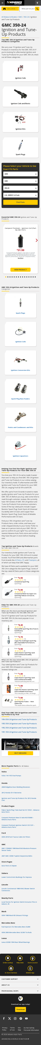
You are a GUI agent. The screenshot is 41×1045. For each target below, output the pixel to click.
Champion (32, 560)
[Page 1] (5, 276)
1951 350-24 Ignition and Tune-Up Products (19, 732)
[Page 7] (18, 276)
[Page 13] (31, 276)
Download (21, 1009)
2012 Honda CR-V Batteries (11, 793)
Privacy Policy (4, 1029)
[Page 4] (12, 276)
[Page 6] (16, 276)
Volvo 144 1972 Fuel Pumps (11, 776)
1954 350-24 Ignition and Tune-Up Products (19, 719)
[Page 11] (26, 276)
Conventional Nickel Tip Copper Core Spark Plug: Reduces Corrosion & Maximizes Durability (25, 595)
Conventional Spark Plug (22, 582)
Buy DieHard (20, 753)
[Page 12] (28, 276)
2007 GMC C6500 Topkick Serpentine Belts (17, 856)
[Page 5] (14, 276)
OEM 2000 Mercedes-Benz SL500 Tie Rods (17, 932)
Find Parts (20, 202)
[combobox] (30, 8)
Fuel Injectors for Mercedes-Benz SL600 (16, 927)
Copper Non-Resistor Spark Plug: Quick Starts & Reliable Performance (26, 690)
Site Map (19, 1029)
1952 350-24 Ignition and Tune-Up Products (19, 728)
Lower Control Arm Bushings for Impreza (17, 877)
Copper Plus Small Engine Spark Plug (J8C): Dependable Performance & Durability (25, 642)
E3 (23, 560)
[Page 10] (24, 276)
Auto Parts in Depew (9, 866)
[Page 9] (22, 276)
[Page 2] (7, 276)
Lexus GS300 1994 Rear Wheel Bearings (16, 942)
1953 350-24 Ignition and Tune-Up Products (19, 723)
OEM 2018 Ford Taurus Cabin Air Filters (16, 837)
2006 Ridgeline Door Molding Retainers (16, 787)
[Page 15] (35, 276)
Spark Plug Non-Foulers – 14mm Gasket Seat (24, 702)
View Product (20, 270)
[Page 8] (20, 276)
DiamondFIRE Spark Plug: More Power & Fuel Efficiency (26, 630)
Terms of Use (12, 1029)
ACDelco (18, 560)
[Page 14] (33, 276)
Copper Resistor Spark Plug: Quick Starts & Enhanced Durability (25, 654)
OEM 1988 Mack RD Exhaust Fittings (15, 915)
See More (20, 258)
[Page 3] (10, 276)
